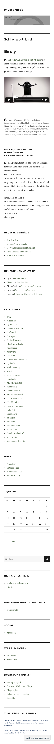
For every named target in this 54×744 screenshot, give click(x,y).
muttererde (14, 10)
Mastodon (11, 632)
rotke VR (11, 409)
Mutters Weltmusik (15, 394)
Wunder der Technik (16, 440)
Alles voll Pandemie (15, 255)
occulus (13, 128)
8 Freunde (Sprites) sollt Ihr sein (21, 247)
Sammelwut (12, 413)
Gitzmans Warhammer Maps (19, 686)
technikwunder (10, 123)
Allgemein (11, 320)
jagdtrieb (11, 363)
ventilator (12, 131)
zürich (18, 134)
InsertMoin (11, 655)
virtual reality (22, 131)
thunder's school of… (16, 433)
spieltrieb (11, 417)
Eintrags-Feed (13, 467)
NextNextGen (13, 402)
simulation (24, 128)
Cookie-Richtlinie (20, 733)
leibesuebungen (13, 374)
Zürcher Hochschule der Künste (25, 59)
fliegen (45, 123)
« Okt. (13, 541)
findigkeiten (34, 120)
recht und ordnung (15, 406)
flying (12, 125)
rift (18, 128)
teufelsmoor (12, 429)
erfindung (38, 123)
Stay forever (12, 659)
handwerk (11, 351)
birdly (27, 123)
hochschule (43, 125)
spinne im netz (13, 421)
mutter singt (12, 386)
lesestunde (11, 378)
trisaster (10, 586)
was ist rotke (12, 437)
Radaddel (11, 697)
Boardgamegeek (14, 682)
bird (22, 123)
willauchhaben (9, 134)
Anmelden (11, 463)
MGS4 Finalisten (14, 382)
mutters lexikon (13, 390)
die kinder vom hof (15, 328)
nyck (10, 120)
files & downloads (15, 343)
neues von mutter (14, 398)
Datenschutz (12, 609)
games (18, 125)
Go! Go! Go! (12, 239)
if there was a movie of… (18, 359)
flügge (6, 125)
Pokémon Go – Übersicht (18, 693)
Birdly (10, 51)
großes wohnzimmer (30, 125)
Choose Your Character (17, 243)
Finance (10, 282)
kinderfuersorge (14, 367)
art (19, 123)
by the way (12, 324)
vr (42, 131)
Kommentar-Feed (14, 471)
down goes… (13, 336)
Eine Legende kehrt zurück (19, 251)
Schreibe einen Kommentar (35, 134)
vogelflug (37, 131)
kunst (6, 128)
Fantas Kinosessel (14, 340)
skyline (32, 128)
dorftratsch (11, 332)
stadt (38, 128)
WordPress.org (13, 475)
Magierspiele (12, 690)
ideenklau (11, 355)
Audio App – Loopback (17, 583)
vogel (30, 131)
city (32, 123)
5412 (9, 316)
